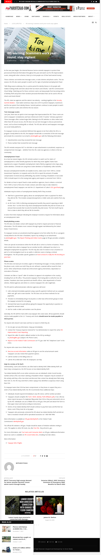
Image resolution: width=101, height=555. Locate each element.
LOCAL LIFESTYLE (11, 49)
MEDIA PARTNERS (79, 16)
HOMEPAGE (9, 16)
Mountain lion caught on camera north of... (22, 538)
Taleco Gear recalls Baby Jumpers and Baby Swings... (39, 1)
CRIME (26, 16)
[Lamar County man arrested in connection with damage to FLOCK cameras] (19, 505)
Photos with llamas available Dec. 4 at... (20, 528)
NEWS (18, 16)
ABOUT (90, 16)
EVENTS (56, 16)
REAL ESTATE (66, 16)
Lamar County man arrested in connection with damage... (19, 518)
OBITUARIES (36, 16)
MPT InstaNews (23, 49)
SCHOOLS (46, 16)
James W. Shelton (50, 517)
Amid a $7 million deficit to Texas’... (21, 549)
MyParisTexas (12, 60)
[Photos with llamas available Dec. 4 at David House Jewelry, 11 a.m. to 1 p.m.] (6, 529)
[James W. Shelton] (50, 505)
